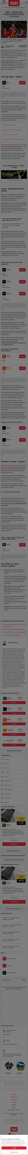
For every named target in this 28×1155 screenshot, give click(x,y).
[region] (14, 1145)
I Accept (14, 1148)
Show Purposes (14, 1152)
